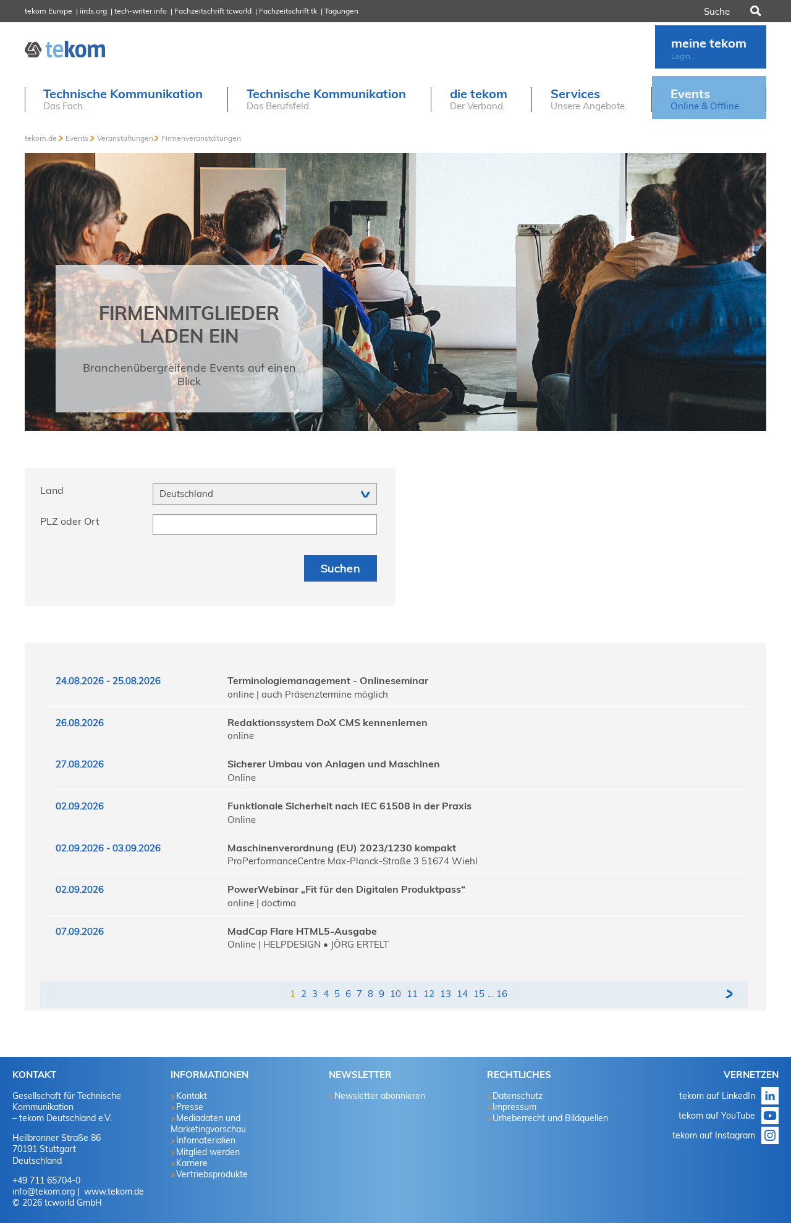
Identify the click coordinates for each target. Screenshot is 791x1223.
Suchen (754, 11)
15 (478, 994)
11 (412, 994)
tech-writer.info (140, 10)
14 (462, 994)
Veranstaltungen (125, 138)
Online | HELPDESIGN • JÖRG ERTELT (308, 944)
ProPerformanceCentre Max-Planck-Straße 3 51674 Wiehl (352, 861)
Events (77, 138)
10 (395, 994)
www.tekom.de (113, 1191)
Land (52, 490)
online (240, 735)
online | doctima (261, 903)
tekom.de (41, 138)
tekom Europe (48, 10)
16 (501, 994)
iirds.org (93, 10)
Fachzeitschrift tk (288, 10)
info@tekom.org (43, 1191)
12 (428, 994)
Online (241, 777)
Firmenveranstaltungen (201, 138)
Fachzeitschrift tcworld (213, 10)
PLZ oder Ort (69, 521)
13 (445, 994)
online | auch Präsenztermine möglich (307, 694)
